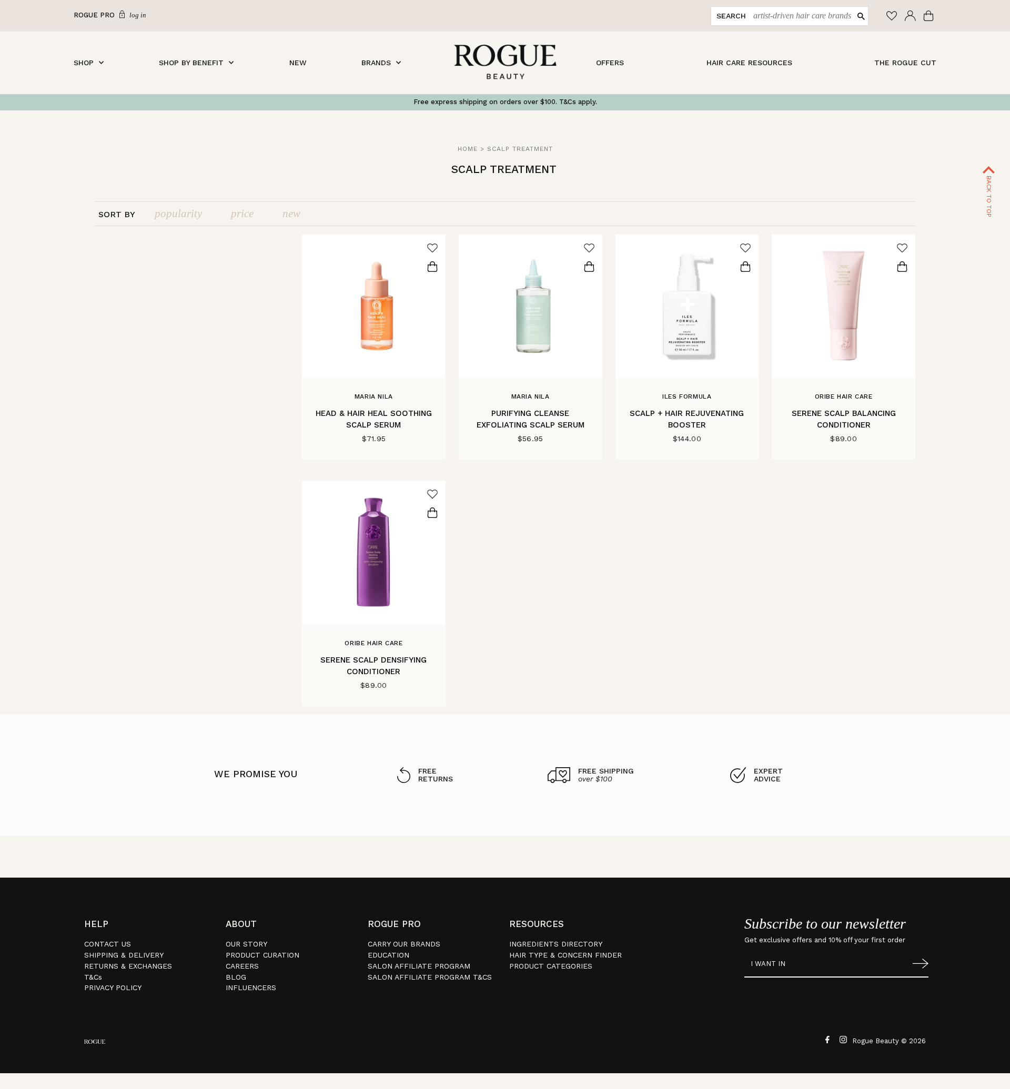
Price (242, 213)
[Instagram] (842, 1039)
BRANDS (376, 62)
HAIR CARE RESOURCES (749, 62)
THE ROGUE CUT (905, 62)
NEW (298, 62)
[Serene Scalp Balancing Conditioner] (843, 306)
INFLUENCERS (251, 987)
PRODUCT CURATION (262, 955)
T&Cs (93, 977)
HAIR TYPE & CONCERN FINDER (565, 955)
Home (468, 148)
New (291, 213)
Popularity (178, 213)
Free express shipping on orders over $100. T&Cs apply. (505, 102)
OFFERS (610, 62)
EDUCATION (388, 955)
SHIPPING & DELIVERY (124, 955)
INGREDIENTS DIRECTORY (555, 944)
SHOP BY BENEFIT (191, 62)
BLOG (236, 977)
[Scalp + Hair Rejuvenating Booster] (687, 306)
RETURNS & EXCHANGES (128, 966)
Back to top (989, 195)
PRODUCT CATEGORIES (550, 966)
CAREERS (242, 966)
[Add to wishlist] (432, 248)
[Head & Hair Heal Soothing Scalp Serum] (374, 306)
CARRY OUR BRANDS (404, 944)
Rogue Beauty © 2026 (889, 1041)
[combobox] (800, 16)
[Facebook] (826, 1039)
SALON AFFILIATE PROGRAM (419, 966)
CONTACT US (107, 944)
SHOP (84, 62)
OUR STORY (246, 944)
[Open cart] (929, 16)
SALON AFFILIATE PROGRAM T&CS (430, 977)
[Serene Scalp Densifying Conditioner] (374, 552)
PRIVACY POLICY (113, 987)
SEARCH (731, 16)
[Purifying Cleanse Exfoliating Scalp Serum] (530, 306)
